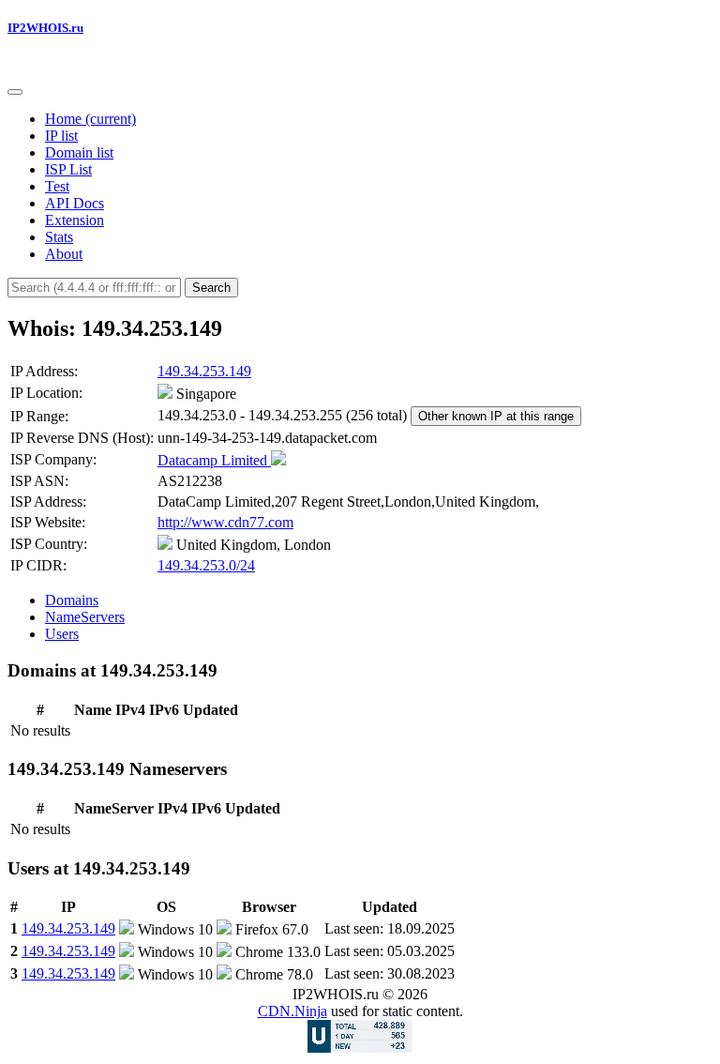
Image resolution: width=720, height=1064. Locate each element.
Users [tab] (62, 634)
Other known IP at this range (496, 416)
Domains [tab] (71, 600)
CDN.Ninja (292, 1011)
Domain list (79, 152)
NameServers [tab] (85, 617)
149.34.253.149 (204, 371)
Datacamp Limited (214, 460)
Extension (74, 220)
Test (57, 186)
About (63, 254)
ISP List (68, 169)
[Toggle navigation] (15, 92)
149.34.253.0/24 (206, 565)
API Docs (74, 203)
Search (211, 288)
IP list (61, 136)
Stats (59, 237)
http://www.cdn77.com (225, 522)
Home (90, 119)
